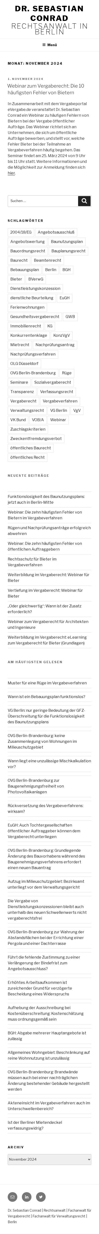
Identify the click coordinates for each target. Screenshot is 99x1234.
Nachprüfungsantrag (55, 345)
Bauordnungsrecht (27, 251)
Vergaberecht (23, 401)
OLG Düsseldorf (24, 363)
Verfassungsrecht (56, 391)
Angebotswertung (27, 241)
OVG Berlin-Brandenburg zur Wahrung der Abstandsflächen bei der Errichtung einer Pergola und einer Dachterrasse (46, 938)
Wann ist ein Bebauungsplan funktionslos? (46, 696)
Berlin (50, 269)
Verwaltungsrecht (27, 410)
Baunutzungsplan (67, 241)
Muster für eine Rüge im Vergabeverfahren (47, 683)
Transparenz (22, 391)
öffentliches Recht (27, 457)
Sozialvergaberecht (52, 382)
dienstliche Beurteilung (31, 298)
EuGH (65, 298)
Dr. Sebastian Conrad (49, 13)
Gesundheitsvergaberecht (34, 316)
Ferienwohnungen (27, 307)
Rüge (67, 373)
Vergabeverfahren (60, 401)
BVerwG (35, 279)
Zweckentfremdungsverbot (36, 438)
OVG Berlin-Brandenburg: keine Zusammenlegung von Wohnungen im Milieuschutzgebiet (42, 741)
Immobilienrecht (25, 326)
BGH (66, 269)
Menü (52, 45)
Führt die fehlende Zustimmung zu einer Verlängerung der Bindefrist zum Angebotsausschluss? (44, 963)
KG (49, 326)
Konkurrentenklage (28, 335)
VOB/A (38, 420)
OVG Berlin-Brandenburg (33, 373)
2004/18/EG (20, 232)
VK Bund (18, 420)
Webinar (58, 420)
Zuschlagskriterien (27, 429)
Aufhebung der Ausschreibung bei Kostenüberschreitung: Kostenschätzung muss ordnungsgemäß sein (46, 1013)
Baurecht (19, 260)
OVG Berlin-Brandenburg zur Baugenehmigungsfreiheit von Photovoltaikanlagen (36, 786)
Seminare (19, 382)
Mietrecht (19, 345)
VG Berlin (58, 410)
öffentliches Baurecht (30, 448)
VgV (77, 410)
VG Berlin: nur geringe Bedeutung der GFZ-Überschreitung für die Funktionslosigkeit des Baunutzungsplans (46, 716)
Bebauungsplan (24, 269)
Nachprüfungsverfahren (33, 354)
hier (11, 173)
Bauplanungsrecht (68, 251)
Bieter (16, 279)
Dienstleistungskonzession (35, 288)
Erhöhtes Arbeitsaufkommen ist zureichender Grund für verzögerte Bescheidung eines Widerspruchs (40, 988)
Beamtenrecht (47, 260)
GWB (70, 316)
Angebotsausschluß (56, 232)
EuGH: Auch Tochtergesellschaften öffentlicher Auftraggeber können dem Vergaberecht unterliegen (44, 831)
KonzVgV (61, 335)
